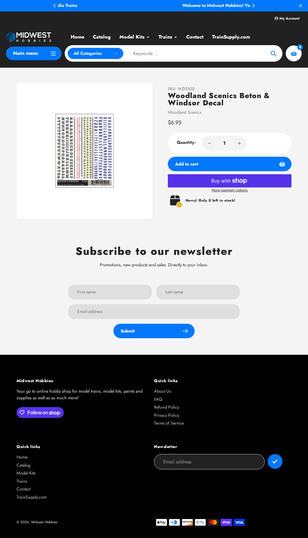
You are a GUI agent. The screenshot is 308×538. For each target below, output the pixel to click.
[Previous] (55, 6)
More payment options (230, 190)
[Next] (253, 6)
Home (22, 457)
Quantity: (186, 142)
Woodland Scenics (185, 112)
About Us (162, 391)
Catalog (23, 465)
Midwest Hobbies (44, 521)
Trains (22, 481)
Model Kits (26, 473)
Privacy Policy (166, 415)
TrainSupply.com (32, 497)
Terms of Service (169, 423)
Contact (23, 489)
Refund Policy (166, 407)
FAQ (158, 399)
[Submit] (275, 461)
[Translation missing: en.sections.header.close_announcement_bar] (300, 6)
